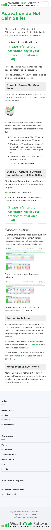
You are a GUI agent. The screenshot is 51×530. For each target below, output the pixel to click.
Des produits (6, 450)
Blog (3, 464)
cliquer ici (36, 344)
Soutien (4, 415)
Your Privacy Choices (9, 494)
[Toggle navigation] (45, 3)
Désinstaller (6, 420)
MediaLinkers (32, 517)
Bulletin (4, 469)
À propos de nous (8, 454)
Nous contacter (7, 410)
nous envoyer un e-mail (16, 355)
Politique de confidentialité (12, 489)
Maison (4, 445)
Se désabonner (7, 425)
